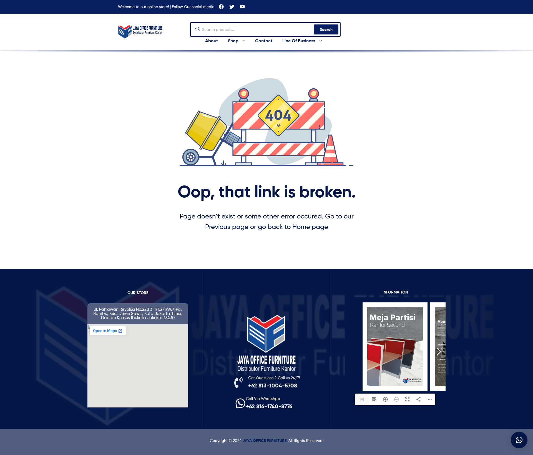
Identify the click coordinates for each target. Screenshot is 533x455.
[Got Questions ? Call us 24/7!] (238, 382)
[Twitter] (231, 6)
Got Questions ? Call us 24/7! (274, 377)
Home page (310, 227)
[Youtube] (242, 6)
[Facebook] (221, 6)
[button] (519, 440)
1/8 (361, 399)
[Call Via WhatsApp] (240, 403)
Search (326, 29)
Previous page (226, 227)
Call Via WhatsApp (263, 398)
